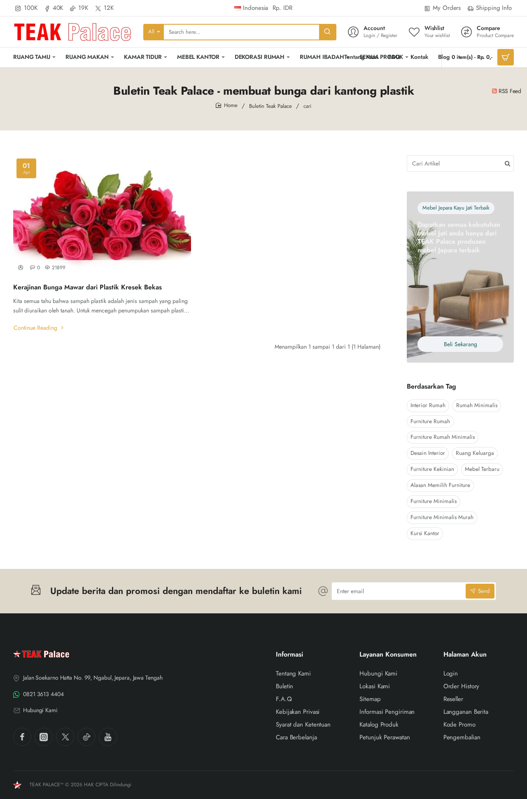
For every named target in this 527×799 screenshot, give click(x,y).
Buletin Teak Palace (270, 106)
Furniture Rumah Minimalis (442, 437)
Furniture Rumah (430, 421)
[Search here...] (327, 32)
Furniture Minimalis (433, 501)
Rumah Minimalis (476, 405)
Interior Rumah (427, 405)
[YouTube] (108, 737)
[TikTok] (86, 737)
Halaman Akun (465, 654)
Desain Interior (427, 453)
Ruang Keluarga (475, 453)
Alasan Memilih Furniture (440, 485)
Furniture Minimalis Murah (441, 517)
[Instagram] (44, 737)
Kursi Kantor (424, 533)
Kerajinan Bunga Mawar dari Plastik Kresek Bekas (87, 287)
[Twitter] (65, 737)
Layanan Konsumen (388, 654)
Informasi (289, 654)
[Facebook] (22, 737)
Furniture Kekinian (432, 469)
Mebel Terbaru (482, 469)
